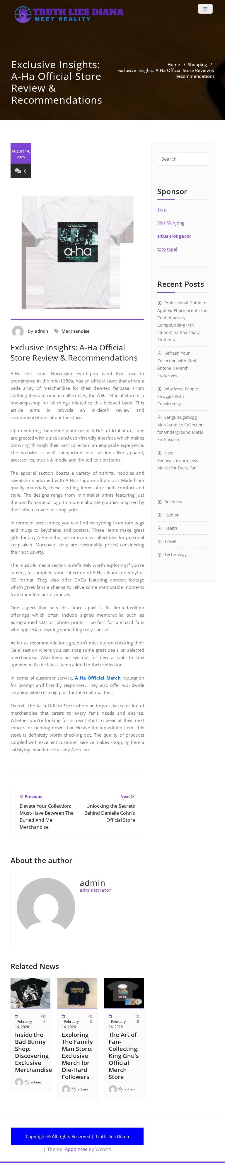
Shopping (197, 64)
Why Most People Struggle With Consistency (177, 396)
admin (42, 331)
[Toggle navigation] (205, 9)
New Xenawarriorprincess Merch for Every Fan (177, 460)
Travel (170, 541)
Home (174, 64)
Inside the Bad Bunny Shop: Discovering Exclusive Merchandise (33, 1052)
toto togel (167, 249)
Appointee (76, 1149)
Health (170, 528)
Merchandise (76, 331)
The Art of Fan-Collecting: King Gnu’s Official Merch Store (124, 1056)
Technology (175, 554)
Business (173, 502)
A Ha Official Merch (98, 678)
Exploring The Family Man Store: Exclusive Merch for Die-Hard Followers (77, 1056)
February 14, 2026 (23, 1024)
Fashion (172, 515)
